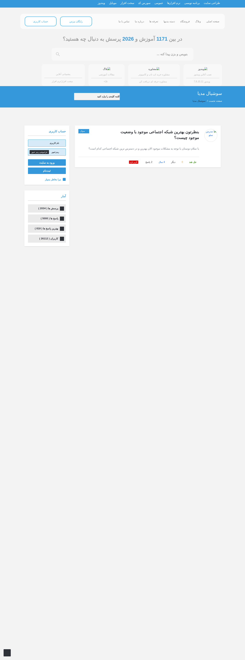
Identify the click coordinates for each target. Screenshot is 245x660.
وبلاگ (198, 21)
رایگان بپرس (76, 21)
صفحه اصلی (212, 21)
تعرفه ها (153, 21)
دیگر (173, 162)
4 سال (162, 162)
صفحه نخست (215, 101)
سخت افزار (127, 2)
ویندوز (101, 2)
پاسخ (148, 162)
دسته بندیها (169, 21)
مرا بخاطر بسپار (53, 179)
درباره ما (139, 21)
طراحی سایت (212, 2)
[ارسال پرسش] (7, 652)
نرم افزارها (173, 2)
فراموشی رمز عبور (39, 152)
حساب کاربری (40, 21)
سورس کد (144, 2)
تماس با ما (124, 21)
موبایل (113, 2)
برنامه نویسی (192, 2)
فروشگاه (185, 21)
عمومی (158, 2)
